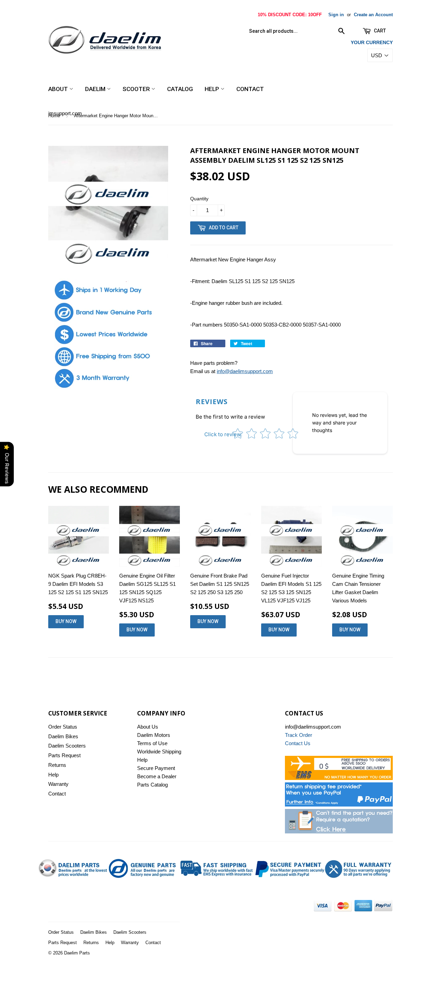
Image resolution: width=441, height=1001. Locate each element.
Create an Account (373, 14)
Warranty (58, 784)
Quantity (199, 198)
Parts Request (64, 755)
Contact (250, 89)
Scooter (137, 89)
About (58, 89)
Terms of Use (152, 743)
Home (54, 115)
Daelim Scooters (67, 746)
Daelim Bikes (63, 736)
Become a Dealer (156, 776)
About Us (147, 727)
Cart (379, 30)
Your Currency (372, 42)
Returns (57, 765)
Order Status (62, 727)
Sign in (336, 14)
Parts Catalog (152, 785)
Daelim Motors (153, 735)
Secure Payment (156, 768)
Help (212, 89)
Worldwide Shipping (159, 751)
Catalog (180, 89)
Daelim (96, 89)
